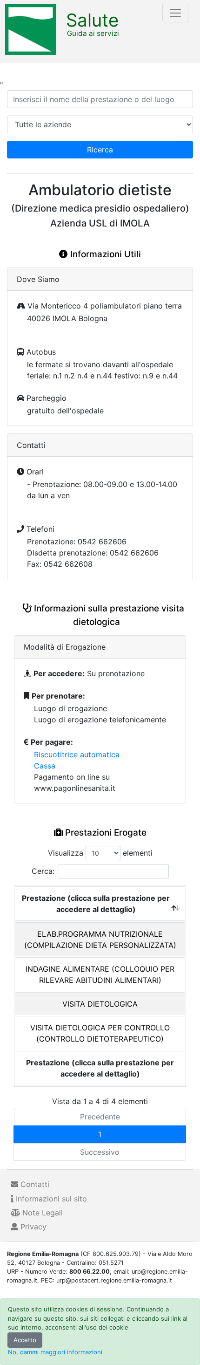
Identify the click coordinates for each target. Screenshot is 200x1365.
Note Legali (41, 1212)
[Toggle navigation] (175, 13)
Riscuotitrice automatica (77, 754)
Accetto (24, 1340)
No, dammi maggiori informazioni (55, 1352)
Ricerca (100, 149)
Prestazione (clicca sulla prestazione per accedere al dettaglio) (96, 903)
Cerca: (43, 871)
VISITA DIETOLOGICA (100, 1003)
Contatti (33, 1184)
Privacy (32, 1226)
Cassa (44, 765)
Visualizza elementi (100, 852)
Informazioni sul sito (50, 1198)
